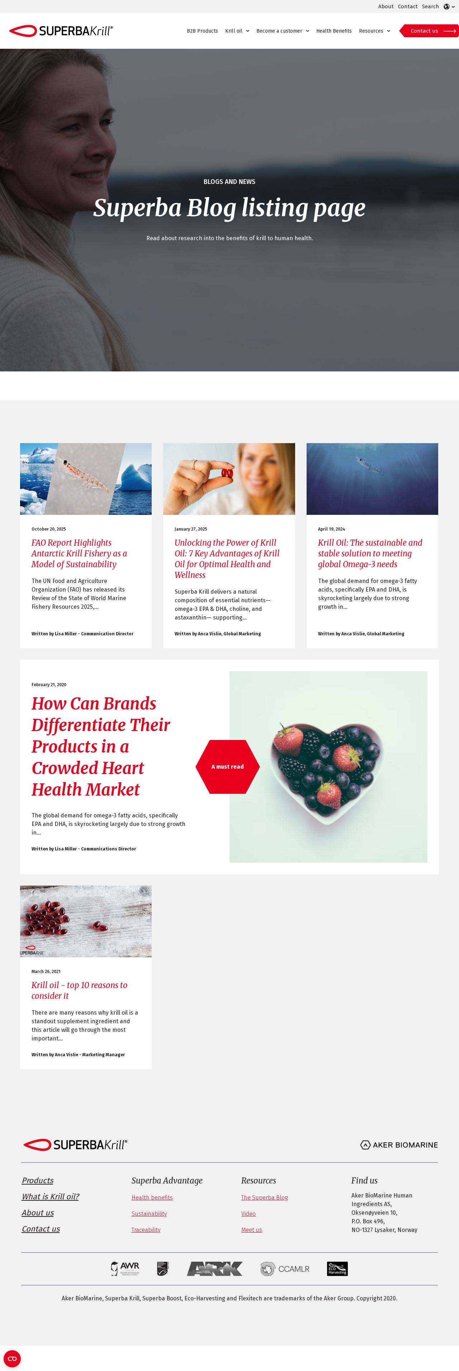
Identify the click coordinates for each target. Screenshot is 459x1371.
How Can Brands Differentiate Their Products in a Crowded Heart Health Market (101, 747)
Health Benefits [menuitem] (334, 31)
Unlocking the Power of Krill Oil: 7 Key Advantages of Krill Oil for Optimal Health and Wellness (227, 559)
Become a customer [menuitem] (279, 31)
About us (37, 1213)
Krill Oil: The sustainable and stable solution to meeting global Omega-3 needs (370, 553)
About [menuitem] (386, 6)
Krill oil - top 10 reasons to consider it (80, 990)
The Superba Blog (264, 1197)
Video (248, 1213)
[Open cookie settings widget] (12, 1358)
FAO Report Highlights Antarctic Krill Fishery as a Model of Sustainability (79, 553)
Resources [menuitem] (371, 31)
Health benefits (152, 1197)
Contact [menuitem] (408, 6)
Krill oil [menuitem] (233, 31)
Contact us (424, 31)
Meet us (251, 1230)
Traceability (146, 1230)
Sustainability (149, 1213)
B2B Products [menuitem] (202, 31)
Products (37, 1180)
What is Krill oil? (50, 1196)
